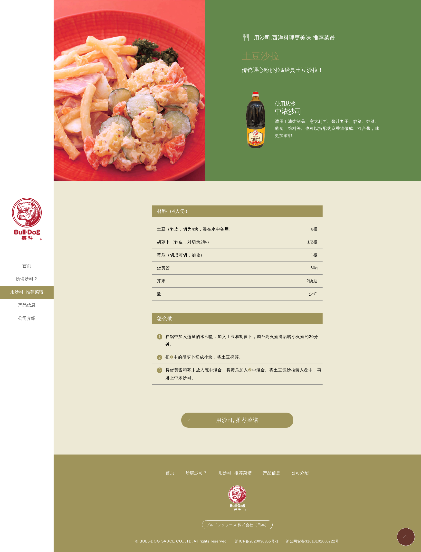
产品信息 (27, 305)
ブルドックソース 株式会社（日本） (237, 525)
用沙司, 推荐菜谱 (26, 292)
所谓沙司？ (27, 278)
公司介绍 (27, 318)
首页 (26, 265)
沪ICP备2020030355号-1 (256, 541)
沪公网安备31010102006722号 (312, 541)
